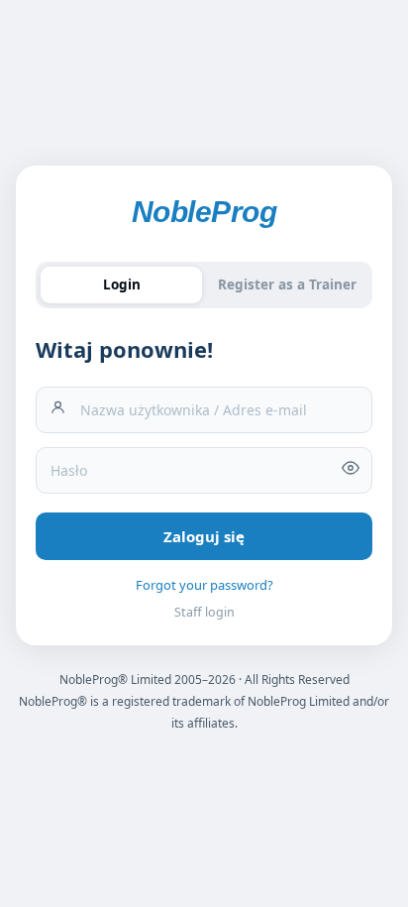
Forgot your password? (204, 585)
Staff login (204, 612)
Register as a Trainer (287, 284)
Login (122, 284)
